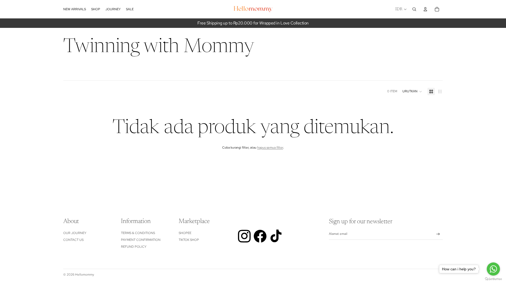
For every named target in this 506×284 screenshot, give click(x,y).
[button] (412, 91)
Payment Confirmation (140, 240)
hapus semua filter (270, 147)
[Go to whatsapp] (493, 269)
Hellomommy (84, 274)
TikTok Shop (189, 240)
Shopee (185, 233)
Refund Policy (134, 247)
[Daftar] (438, 234)
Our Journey (74, 233)
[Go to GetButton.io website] (493, 278)
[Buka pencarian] (414, 9)
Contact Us (73, 240)
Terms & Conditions (138, 233)
